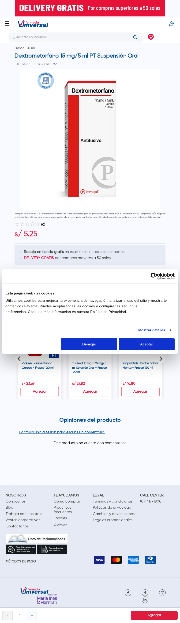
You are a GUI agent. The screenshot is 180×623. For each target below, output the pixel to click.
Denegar (89, 344)
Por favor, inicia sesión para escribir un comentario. (62, 432)
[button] (19, 358)
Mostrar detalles (151, 330)
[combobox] (72, 37)
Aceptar (146, 344)
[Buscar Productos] (136, 37)
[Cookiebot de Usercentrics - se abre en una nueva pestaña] (154, 276)
